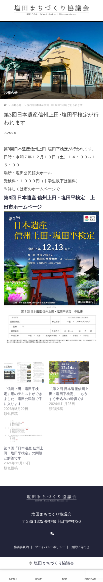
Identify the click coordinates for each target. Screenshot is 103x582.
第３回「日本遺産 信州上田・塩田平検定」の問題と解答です (23, 453)
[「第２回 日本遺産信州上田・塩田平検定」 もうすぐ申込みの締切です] (69, 372)
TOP (64, 579)
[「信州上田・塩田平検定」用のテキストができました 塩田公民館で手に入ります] (24, 372)
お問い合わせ (80, 547)
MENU (12, 579)
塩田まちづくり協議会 (54, 563)
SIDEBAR (90, 579)
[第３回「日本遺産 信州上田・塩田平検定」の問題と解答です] (24, 431)
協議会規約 (21, 547)
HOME (38, 579)
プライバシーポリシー (50, 547)
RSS (51, 533)
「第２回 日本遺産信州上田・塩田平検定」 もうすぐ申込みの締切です (68, 394)
